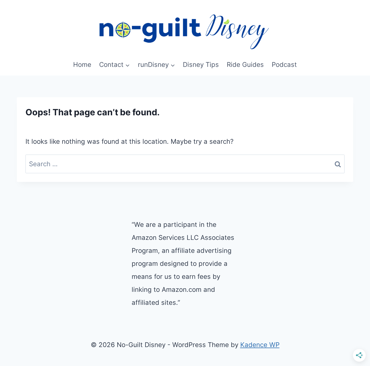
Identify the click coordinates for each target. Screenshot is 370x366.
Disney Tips (201, 64)
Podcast (284, 64)
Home (82, 64)
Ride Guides (245, 64)
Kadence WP (260, 345)
